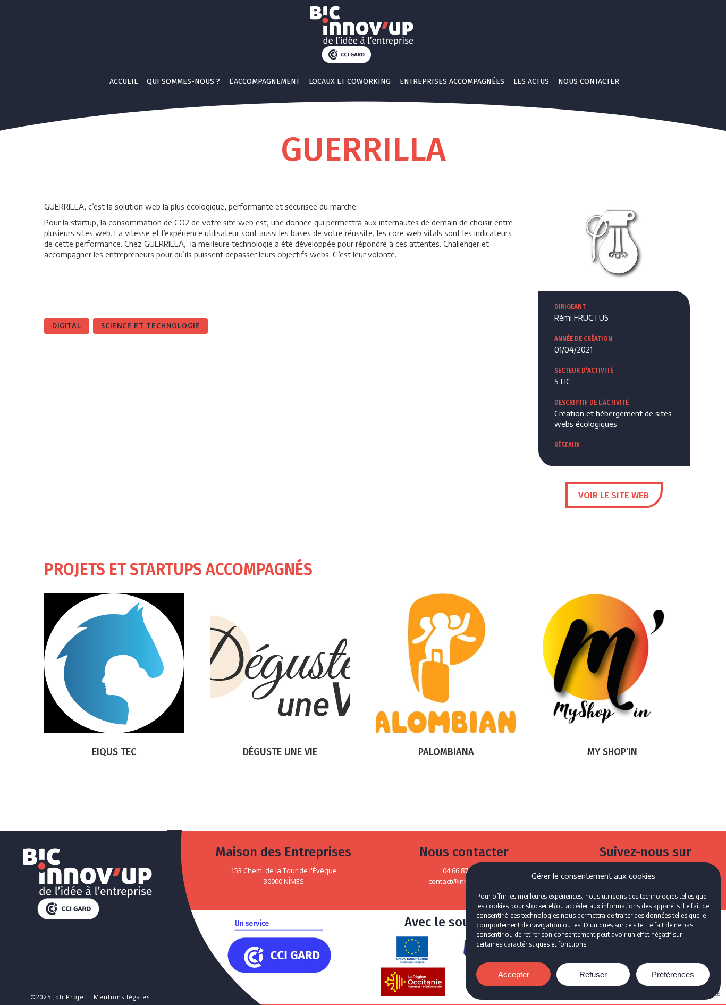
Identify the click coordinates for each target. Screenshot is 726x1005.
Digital (66, 326)
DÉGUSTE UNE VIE (280, 752)
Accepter (513, 974)
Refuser (593, 974)
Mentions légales (122, 997)
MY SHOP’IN (612, 752)
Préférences (673, 974)
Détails (113, 663)
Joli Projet (70, 997)
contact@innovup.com (464, 881)
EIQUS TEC (114, 752)
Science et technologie (150, 326)
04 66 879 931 (464, 870)
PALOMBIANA (446, 752)
